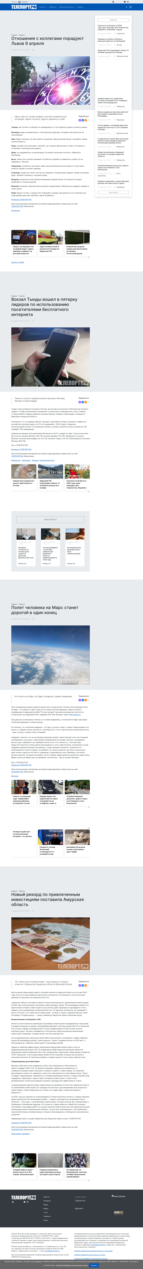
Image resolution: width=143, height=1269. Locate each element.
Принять (94, 1265)
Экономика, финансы (21, 1134)
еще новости (113, 192)
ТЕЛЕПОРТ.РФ (17, 206)
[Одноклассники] (85, 120)
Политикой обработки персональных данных (72, 1265)
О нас (46, 1212)
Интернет (27, 460)
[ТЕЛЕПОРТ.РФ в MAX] (113, 1)
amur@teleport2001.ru (52, 1251)
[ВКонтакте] (82, 120)
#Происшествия (122, 56)
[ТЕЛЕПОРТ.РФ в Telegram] (116, 1)
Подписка (47, 1216)
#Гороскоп (121, 33)
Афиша (80, 7)
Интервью (47, 1201)
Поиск (46, 1220)
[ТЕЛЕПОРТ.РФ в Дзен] (124, 1)
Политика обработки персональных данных (89, 1255)
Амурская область (66, 7)
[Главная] (23, 7)
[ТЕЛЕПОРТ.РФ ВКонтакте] (119, 1)
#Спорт (119, 45)
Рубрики (52, 7)
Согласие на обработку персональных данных (90, 1259)
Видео (46, 1205)
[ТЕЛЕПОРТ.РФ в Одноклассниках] (121, 1)
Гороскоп (16, 210)
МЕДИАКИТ (79, 1208)
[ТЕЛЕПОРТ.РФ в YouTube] (131, 1)
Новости (42, 7)
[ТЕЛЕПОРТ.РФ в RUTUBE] (128, 1)
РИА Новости (75, 715)
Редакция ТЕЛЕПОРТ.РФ (21, 200)
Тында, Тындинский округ (44, 460)
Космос (15, 776)
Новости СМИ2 (17, 262)
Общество (16, 460)
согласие (38, 1261)
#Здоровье (120, 120)
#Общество (22, 563)
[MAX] (80, 120)
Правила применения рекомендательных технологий (93, 1251)
